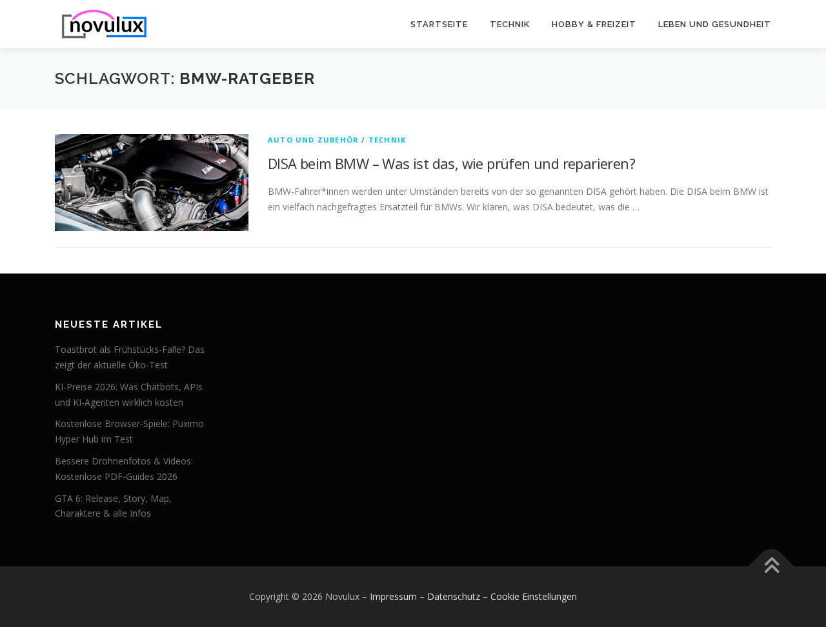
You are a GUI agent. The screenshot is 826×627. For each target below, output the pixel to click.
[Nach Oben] (771, 567)
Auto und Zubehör (313, 139)
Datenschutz (453, 596)
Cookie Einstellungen (533, 596)
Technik (510, 24)
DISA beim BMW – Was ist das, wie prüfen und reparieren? (451, 163)
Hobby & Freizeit (594, 24)
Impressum (393, 596)
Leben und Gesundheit (714, 24)
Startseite (439, 24)
